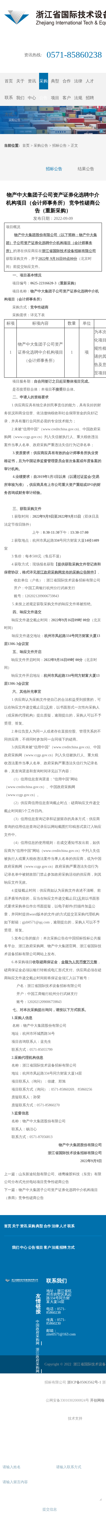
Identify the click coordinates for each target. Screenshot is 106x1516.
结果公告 (86, 169)
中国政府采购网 (37, 1332)
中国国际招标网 (37, 1434)
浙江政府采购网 (37, 1360)
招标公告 (59, 145)
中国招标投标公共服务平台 (37, 1397)
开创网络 (97, 1400)
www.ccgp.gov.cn (20, 795)
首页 (9, 81)
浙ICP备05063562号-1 (84, 1382)
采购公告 (41, 145)
